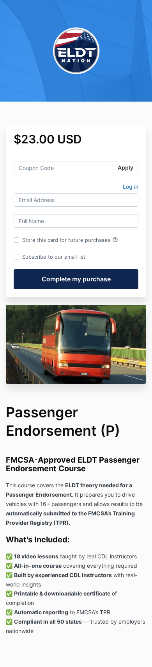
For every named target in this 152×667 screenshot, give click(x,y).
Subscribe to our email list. (54, 257)
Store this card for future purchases (70, 240)
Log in (130, 186)
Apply (125, 167)
